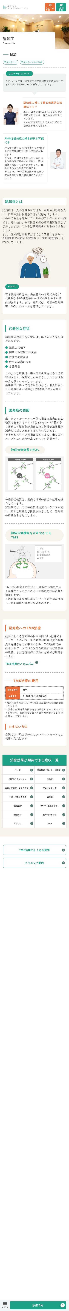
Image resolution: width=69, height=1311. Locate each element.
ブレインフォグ (50, 788)
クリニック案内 (34, 862)
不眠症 (50, 779)
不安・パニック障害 (18, 797)
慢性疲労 (18, 806)
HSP (50, 823)
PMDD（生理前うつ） (49, 806)
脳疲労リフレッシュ (18, 779)
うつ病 (18, 770)
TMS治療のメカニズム (19, 663)
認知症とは (12, 62)
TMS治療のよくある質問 (34, 849)
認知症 (50, 797)
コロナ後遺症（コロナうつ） (17, 788)
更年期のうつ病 (50, 815)
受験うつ (18, 815)
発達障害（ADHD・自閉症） (49, 770)
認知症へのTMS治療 (33, 62)
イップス (18, 823)
